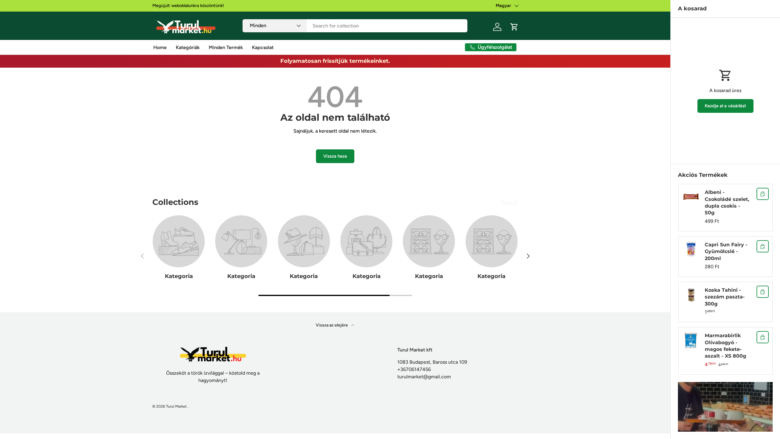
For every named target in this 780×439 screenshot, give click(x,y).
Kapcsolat (263, 47)
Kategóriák (188, 47)
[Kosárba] (763, 194)
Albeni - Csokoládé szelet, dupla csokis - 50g (727, 202)
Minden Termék (226, 47)
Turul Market (176, 406)
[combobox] (355, 25)
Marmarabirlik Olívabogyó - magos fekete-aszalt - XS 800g (725, 346)
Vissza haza (335, 156)
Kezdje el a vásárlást (725, 106)
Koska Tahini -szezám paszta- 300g (725, 297)
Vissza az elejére (332, 325)
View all (509, 202)
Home (160, 47)
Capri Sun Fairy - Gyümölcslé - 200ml (726, 251)
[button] (514, 27)
